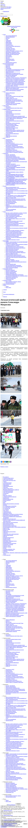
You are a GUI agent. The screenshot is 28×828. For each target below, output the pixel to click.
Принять (25, 823)
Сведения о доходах (10, 148)
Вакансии (8, 66)
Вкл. (8, 6)
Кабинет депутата (10, 97)
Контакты (8, 134)
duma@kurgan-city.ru (8, 815)
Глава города (6, 105)
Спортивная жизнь (7, 482)
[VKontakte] (1, 462)
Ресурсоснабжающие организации (13, 265)
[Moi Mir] (5, 462)
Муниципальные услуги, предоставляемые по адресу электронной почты (16, 189)
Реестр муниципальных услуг (12, 187)
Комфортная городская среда (9, 518)
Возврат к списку (4, 466)
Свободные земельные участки (13, 239)
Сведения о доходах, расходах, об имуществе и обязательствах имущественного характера (16, 78)
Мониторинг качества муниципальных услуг (16, 200)
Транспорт (5, 487)
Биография (8, 106)
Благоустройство (7, 500)
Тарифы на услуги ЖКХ (11, 166)
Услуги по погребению (11, 209)
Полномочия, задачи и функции (13, 123)
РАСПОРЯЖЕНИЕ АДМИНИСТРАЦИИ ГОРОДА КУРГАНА (15, 177)
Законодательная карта (11, 278)
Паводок (5, 536)
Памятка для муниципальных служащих (15, 89)
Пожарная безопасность (8, 537)
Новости (8, 94)
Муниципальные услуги (8, 524)
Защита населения (10, 119)
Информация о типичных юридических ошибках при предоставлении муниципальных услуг (16, 207)
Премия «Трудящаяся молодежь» (13, 53)
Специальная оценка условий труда (14, 151)
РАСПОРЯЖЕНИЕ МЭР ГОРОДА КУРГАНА (16, 180)
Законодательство (10, 71)
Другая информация (10, 203)
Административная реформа (12, 125)
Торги (4, 211)
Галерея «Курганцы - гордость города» (14, 50)
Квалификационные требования (13, 70)
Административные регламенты (13, 165)
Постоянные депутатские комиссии (14, 99)
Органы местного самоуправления (10, 534)
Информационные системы (12, 127)
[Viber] (10, 462)
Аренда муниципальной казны (12, 215)
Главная (5, 289)
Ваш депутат (8, 95)
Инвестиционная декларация (12, 249)
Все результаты (4, 16)
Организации (9, 43)
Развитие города (9, 45)
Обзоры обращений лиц (11, 273)
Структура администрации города (13, 110)
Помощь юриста (6, 539)
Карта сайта (8, 287)
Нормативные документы (11, 149)
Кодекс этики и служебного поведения (14, 152)
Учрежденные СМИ (10, 128)
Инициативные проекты (11, 62)
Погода (4, 494)
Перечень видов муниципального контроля (15, 198)
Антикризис (6, 493)
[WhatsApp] (9, 462)
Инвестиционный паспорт (12, 250)
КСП (4, 138)
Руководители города (10, 49)
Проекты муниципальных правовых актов (15, 116)
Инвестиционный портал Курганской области (16, 261)
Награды (8, 57)
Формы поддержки (10, 259)
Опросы (7, 61)
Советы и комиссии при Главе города (14, 108)
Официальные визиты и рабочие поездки (15, 130)
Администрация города (8, 478)
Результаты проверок (10, 126)
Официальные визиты (8, 535)
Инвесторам (6, 240)
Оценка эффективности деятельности (14, 118)
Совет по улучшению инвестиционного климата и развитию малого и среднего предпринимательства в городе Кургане (16, 245)
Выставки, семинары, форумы (12, 260)
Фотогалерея (8, 55)
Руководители (9, 111)
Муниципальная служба (8, 63)
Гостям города (9, 47)
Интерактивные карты (11, 282)
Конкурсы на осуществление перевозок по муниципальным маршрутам (15, 224)
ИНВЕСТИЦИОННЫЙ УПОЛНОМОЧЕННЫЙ (16, 242)
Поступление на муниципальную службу (15, 69)
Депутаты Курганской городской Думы (14, 96)
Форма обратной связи (11, 264)
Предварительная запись (11, 202)
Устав (7, 39)
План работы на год (10, 142)
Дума (4, 91)
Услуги (4, 186)
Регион (4, 548)
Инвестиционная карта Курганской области (15, 247)
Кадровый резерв (9, 64)
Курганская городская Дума (9, 480)
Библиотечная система (8, 499)
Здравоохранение (7, 511)
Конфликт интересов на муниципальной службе (16, 87)
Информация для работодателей (13, 73)
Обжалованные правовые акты (13, 156)
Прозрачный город (10, 59)
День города (6, 510)
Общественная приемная (11, 135)
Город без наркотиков (8, 492)
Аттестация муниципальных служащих (14, 74)
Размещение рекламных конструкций (14, 221)
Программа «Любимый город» (12, 52)
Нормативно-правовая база (12, 277)
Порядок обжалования (11, 155)
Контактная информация (11, 75)
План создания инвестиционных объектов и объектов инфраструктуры (15, 253)
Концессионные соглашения (12, 222)
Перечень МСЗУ (9, 210)
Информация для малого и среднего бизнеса (13, 514)
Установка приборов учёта (9, 549)
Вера (4, 502)
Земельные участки (7, 513)
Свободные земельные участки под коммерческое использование (13, 235)
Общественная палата (8, 486)
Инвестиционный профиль (12, 267)
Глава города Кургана (8, 479)
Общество (5, 532)
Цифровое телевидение (8, 550)
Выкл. (10, 6)
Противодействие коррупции (12, 54)
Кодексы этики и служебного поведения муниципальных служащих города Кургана (15, 80)
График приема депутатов (11, 98)
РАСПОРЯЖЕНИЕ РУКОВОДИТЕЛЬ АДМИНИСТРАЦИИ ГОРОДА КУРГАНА (15, 182)
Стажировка (8, 68)
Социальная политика (8, 490)
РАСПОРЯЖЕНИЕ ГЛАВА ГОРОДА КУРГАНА (16, 179)
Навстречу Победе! (7, 495)
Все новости (6, 476)
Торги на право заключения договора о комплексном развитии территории (14, 233)
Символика (8, 40)
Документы (5, 153)
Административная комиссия (9, 496)
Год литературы (6, 508)
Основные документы (11, 163)
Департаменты (9, 112)
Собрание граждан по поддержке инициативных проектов (13, 104)
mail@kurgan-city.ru (8, 810)
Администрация (6, 109)
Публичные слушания (8, 544)
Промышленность (7, 542)
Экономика (8, 41)
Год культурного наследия (9, 507)
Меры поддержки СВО (11, 197)
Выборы (5, 504)
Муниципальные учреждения (9, 525)
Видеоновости (9, 56)
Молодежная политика (8, 523)
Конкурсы (8, 67)
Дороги (4, 481)
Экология (5, 551)
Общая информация (10, 36)
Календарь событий (10, 60)
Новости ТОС (6, 528)
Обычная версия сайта (5, 8)
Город (4, 34)
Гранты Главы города (8, 488)
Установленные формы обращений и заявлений (16, 117)
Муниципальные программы (12, 160)
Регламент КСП (9, 141)
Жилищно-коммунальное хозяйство (11, 489)
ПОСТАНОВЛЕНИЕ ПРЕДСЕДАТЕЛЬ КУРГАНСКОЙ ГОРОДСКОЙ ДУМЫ (15, 175)
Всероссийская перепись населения (11, 503)
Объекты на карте (10, 115)
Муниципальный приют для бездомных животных (14, 527)
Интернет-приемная (10, 102)
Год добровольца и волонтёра (9, 506)
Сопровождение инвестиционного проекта (15, 256)
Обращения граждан (7, 268)
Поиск (4, 285)
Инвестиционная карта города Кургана (14, 251)
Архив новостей (6, 555)
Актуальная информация (11, 35)
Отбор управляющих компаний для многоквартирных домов (13, 217)
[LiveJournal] (7, 462)
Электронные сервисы (11, 201)
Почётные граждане (10, 48)
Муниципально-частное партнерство (14, 266)
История (8, 38)
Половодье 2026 (6, 538)
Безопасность (6, 497)
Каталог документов (10, 154)
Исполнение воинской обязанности (11, 515)
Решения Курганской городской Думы (14, 101)
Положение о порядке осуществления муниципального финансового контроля (15, 147)
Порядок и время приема (11, 271)
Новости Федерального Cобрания (13, 90)
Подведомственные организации (13, 113)
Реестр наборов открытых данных (13, 281)
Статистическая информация (12, 133)
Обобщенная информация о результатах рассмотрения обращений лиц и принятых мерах (16, 275)
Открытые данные (7, 280)
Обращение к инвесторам (11, 243)
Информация (6, 11)
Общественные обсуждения (9, 531)
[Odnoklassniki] (3, 462)
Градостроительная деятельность (13, 46)
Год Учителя (6, 509)
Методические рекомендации (12, 88)
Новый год (5, 530)
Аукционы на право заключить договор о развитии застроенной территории (15, 231)
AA (1, 4)
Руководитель (9, 140)
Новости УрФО (6, 529)
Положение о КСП (10, 139)
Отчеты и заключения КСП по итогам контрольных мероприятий (14, 145)
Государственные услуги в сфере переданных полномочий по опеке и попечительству (16, 196)
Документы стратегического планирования (15, 159)
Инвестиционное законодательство (13, 254)
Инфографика (9, 42)
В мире (4, 501)
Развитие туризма (7, 546)
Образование (6, 485)
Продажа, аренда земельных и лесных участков (16, 212)
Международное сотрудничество (10, 522)
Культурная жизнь (7, 483)
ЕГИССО (8, 137)
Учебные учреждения (10, 76)
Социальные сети (10, 279)
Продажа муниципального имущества (14, 214)
